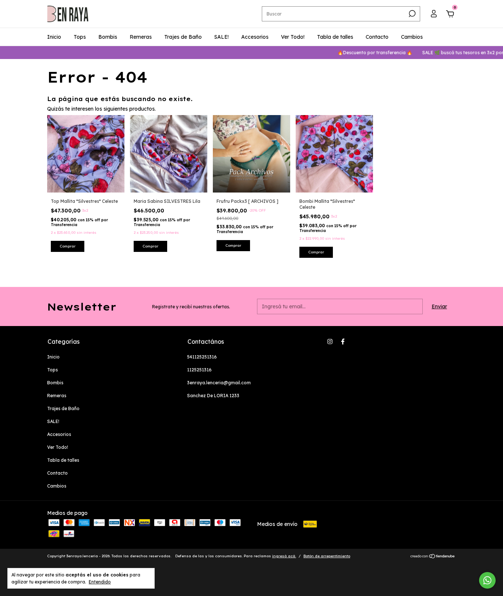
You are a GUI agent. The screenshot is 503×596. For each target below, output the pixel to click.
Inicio (54, 37)
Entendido (100, 582)
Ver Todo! (293, 37)
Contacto (377, 37)
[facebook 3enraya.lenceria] (343, 341)
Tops (80, 37)
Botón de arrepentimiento (326, 556)
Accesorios (254, 37)
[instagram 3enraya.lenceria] (330, 341)
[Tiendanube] (433, 557)
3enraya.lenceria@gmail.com (219, 382)
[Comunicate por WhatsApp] (487, 580)
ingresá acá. (284, 556)
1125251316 (199, 369)
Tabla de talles (335, 37)
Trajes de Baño (183, 37)
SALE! (221, 37)
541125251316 (202, 357)
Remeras (141, 37)
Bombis (107, 37)
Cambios (412, 37)
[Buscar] (411, 13)
